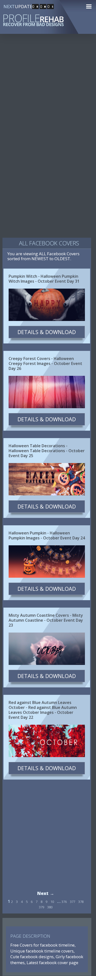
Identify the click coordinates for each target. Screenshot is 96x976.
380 (49, 907)
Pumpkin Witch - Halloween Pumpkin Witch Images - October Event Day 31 (44, 279)
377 (72, 901)
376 (64, 901)
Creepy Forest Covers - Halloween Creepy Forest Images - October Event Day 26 (45, 363)
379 (41, 907)
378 (80, 901)
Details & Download (46, 332)
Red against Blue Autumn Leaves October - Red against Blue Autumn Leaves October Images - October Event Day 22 (43, 710)
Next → (45, 893)
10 (52, 901)
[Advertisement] (48, 91)
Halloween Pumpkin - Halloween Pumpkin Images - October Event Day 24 (47, 535)
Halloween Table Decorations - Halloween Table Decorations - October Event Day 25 (47, 450)
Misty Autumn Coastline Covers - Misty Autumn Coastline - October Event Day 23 (46, 620)
